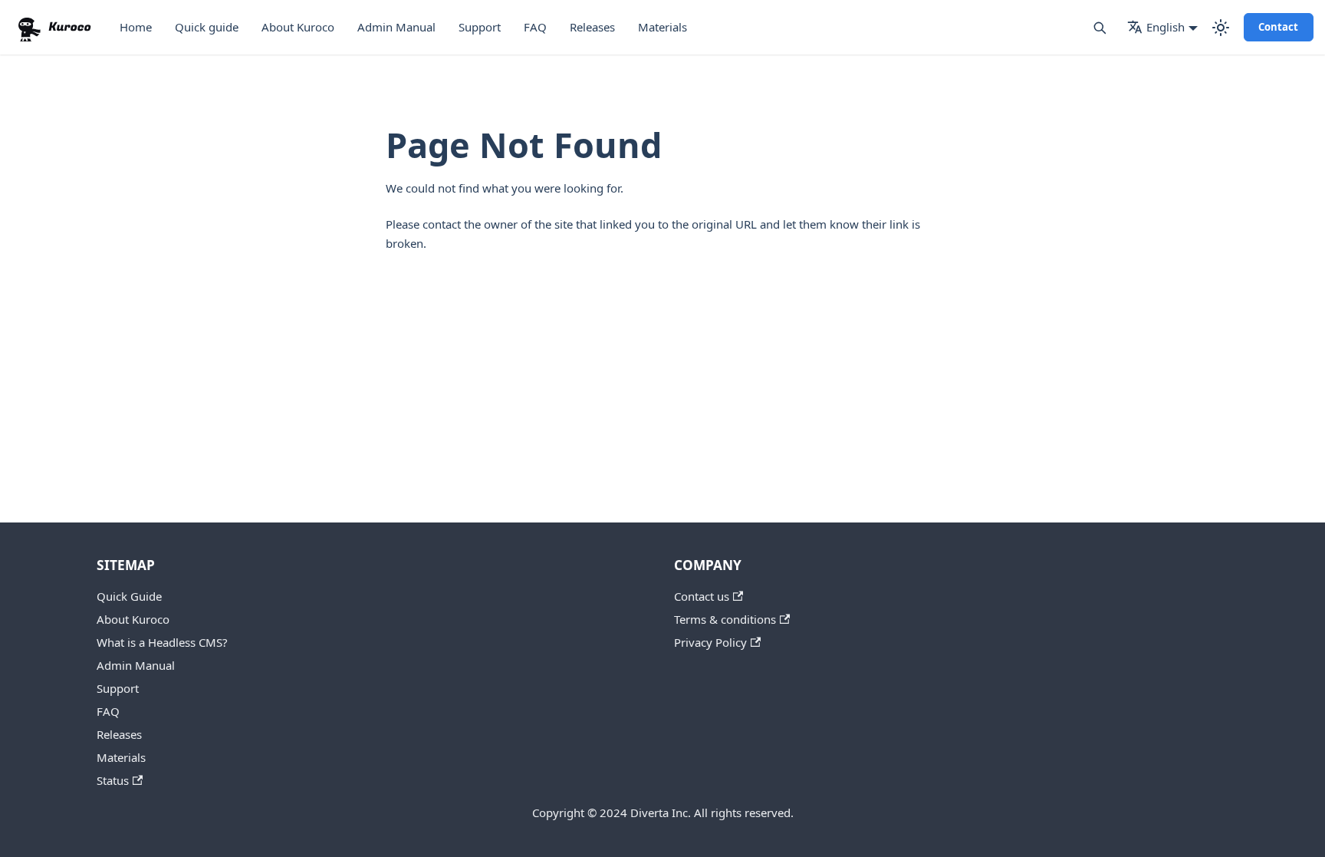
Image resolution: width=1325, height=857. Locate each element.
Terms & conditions (725, 619)
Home (136, 27)
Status (113, 780)
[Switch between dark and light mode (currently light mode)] (1220, 27)
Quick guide (206, 27)
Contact (1278, 27)
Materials (662, 27)
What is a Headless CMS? (162, 642)
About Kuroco (297, 27)
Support (480, 27)
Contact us (701, 596)
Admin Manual (396, 27)
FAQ (535, 27)
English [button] (1165, 27)
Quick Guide (129, 596)
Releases (592, 27)
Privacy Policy (710, 642)
